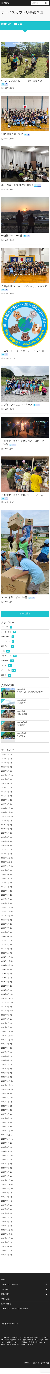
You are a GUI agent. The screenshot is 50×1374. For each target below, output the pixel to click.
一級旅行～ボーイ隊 (12, 235)
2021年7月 (5, 978)
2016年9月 (5, 1193)
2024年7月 (5, 829)
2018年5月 (5, 1110)
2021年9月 (5, 969)
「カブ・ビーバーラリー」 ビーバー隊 (22, 351)
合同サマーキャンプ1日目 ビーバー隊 (22, 495)
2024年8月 (5, 825)
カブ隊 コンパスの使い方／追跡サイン (32, 692)
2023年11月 (5, 862)
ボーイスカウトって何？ (10, 1284)
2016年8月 (5, 1197)
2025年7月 (5, 788)
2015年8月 (5, 1246)
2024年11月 (5, 812)
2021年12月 (5, 957)
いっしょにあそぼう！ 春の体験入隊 (21, 81)
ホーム (3, 1280)
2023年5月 (5, 887)
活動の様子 (5, 1294)
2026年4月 (5, 759)
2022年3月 (5, 945)
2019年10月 (5, 1040)
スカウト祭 (21, 736)
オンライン (7, 641)
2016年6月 (5, 1205)
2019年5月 (5, 1060)
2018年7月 (5, 1102)
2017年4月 (5, 1164)
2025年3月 (5, 804)
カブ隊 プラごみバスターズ (16, 404)
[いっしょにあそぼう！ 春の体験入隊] (25, 60)
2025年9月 (5, 779)
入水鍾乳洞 (21, 725)
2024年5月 (5, 837)
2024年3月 (5, 845)
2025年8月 (5, 783)
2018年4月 (5, 1114)
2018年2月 (5, 1122)
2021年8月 (5, 974)
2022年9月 (5, 920)
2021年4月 (5, 990)
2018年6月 (5, 1106)
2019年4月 (5, 1065)
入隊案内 (4, 1289)
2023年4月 (5, 891)
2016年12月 (5, 1180)
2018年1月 (5, 1126)
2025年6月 (5, 792)
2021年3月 (5, 994)
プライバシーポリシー (9, 1324)
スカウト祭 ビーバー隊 (14, 597)
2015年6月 (5, 1255)
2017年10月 (5, 1139)
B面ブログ (7, 646)
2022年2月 (5, 949)
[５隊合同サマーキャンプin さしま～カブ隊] (25, 265)
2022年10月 (5, 916)
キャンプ (6, 627)
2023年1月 (5, 903)
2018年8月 (5, 1098)
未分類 (5, 675)
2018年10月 (5, 1089)
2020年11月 (5, 998)
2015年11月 (5, 1234)
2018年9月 (5, 1093)
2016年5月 (5, 1209)
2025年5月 (5, 796)
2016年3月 (5, 1218)
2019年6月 (5, 1056)
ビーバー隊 (8, 670)
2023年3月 (5, 895)
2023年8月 (5, 874)
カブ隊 (6, 665)
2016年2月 (5, 1222)
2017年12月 (5, 1131)
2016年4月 (5, 1213)
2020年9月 (5, 1007)
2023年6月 (5, 883)
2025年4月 (5, 800)
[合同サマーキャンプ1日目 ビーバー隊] (25, 474)
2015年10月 (5, 1238)
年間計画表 (5, 1299)
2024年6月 (5, 833)
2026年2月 (5, 767)
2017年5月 (5, 1160)
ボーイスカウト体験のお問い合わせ (14, 1309)
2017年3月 (5, 1168)
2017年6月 (5, 1156)
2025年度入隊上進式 (12, 134)
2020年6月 (5, 1019)
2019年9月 (5, 1044)
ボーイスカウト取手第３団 (22, 12)
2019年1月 (5, 1077)
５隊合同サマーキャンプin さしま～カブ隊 (24, 286)
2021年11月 (5, 961)
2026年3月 (5, 763)
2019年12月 (5, 1031)
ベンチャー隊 (8, 656)
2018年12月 (5, 1081)
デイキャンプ (8, 632)
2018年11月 (5, 1085)
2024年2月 (5, 850)
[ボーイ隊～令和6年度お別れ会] (25, 164)
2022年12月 (5, 907)
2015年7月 (5, 1251)
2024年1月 (5, 854)
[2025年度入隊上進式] (25, 113)
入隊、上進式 (22, 714)
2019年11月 (5, 1036)
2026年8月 (5, 755)
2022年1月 (5, 953)
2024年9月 (5, 821)
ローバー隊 (7, 637)
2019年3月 (5, 1069)
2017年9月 (5, 1143)
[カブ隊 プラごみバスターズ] (25, 384)
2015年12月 (5, 1230)
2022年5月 (5, 936)
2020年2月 (5, 1023)
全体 (5, 651)
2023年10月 (5, 866)
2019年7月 (5, 1052)
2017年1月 (5, 1176)
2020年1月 (5, 1027)
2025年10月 (5, 775)
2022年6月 (5, 932)
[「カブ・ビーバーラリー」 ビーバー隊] (25, 324)
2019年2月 (5, 1073)
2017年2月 (5, 1172)
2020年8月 (5, 1011)
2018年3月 (5, 1118)
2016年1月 (5, 1226)
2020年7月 (5, 1015)
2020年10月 (5, 1003)
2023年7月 (5, 878)
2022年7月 (5, 928)
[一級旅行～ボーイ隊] (25, 215)
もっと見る (25, 613)
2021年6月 (5, 982)
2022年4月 (5, 941)
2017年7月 (5, 1151)
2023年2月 (5, 899)
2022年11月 (5, 912)
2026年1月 (5, 771)
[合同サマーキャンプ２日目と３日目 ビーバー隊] (25, 427)
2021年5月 (5, 986)
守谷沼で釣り (22, 703)
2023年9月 (5, 870)
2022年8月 (5, 924)
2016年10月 (5, 1189)
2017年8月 (5, 1147)
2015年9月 (5, 1242)
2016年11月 (5, 1184)
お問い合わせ (6, 1304)
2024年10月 (5, 816)
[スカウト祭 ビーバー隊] (25, 552)
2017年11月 (5, 1135)
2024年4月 (5, 841)
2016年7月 (5, 1201)
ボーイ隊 (7, 661)
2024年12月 (5, 808)
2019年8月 (5, 1048)
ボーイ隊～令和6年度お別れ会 (17, 185)
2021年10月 (5, 965)
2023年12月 (5, 858)
